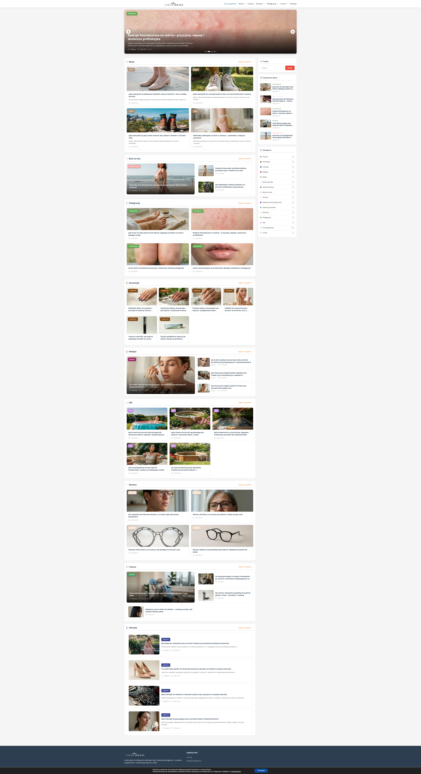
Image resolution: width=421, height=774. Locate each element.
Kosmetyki (134, 283)
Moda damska (268, 182)
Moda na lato (267, 192)
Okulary (260, 4)
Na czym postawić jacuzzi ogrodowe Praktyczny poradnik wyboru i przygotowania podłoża (186, 469)
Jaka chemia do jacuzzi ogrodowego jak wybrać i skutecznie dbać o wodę (187, 433)
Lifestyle (293, 4)
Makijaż (132, 351)
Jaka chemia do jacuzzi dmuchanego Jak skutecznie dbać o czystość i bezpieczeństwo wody (146, 434)
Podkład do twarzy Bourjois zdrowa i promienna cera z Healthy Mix (236, 310)
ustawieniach (236, 772)
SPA (130, 402)
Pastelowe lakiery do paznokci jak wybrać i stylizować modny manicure (173, 310)
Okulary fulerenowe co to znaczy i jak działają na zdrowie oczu (154, 550)
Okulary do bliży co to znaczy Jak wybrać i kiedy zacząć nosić (218, 514)
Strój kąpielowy (268, 228)
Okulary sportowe (269, 207)
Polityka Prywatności (194, 761)
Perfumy (266, 212)
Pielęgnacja (272, 4)
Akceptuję (261, 771)
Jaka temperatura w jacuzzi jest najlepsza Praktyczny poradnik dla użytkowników (231, 433)
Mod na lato (135, 158)
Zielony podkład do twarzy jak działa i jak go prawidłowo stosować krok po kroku (173, 338)
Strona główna (230, 4)
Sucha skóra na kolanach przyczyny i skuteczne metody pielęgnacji (156, 268)
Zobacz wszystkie (244, 62)
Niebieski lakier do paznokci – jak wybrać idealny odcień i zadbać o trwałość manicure (140, 310)
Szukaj (289, 68)
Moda (242, 4)
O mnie (189, 757)
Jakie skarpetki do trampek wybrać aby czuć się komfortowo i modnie (222, 94)
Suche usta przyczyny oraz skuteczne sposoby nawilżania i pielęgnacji (222, 268)
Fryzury (251, 4)
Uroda (284, 4)
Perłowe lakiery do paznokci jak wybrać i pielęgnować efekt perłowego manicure (206, 310)
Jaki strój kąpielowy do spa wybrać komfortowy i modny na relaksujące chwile (146, 468)
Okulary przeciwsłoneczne (272, 202)
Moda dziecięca (268, 187)
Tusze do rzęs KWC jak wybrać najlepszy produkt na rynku (140, 337)
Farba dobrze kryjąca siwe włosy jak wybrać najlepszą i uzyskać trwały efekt (166, 37)
